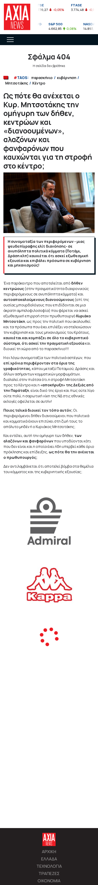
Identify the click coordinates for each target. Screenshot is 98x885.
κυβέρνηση (66, 77)
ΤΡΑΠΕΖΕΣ (49, 873)
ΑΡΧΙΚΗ (49, 851)
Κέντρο (38, 83)
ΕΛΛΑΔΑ (49, 859)
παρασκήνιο (42, 77)
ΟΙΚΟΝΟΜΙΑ (49, 880)
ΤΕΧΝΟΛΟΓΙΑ (49, 866)
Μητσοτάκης (16, 83)
